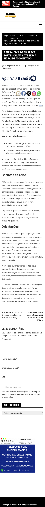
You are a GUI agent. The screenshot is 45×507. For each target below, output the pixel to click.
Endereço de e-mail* (10, 368)
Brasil (8, 68)
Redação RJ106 (33, 65)
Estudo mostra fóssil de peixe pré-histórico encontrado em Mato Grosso (26, 4)
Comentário (7, 339)
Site (3, 377)
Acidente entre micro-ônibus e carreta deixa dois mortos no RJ (12, 315)
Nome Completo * (9, 359)
